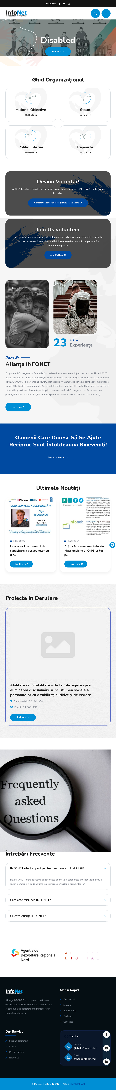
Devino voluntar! (56, 457)
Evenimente (69, 1010)
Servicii (67, 1005)
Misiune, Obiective (18, 1041)
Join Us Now (56, 255)
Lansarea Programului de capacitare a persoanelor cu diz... (29, 550)
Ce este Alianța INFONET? (28, 916)
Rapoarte (14, 1057)
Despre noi (69, 999)
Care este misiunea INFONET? (30, 900)
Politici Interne (16, 1052)
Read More (20, 564)
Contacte (68, 1021)
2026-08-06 (19, 541)
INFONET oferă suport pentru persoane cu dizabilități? (47, 868)
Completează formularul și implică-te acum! (56, 202)
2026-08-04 (73, 541)
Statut (12, 1046)
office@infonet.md (85, 1059)
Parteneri (68, 1016)
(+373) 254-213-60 (85, 1048)
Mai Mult (29, 115)
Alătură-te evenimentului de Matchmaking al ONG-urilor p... (84, 550)
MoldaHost (78, 1084)
